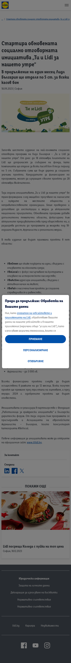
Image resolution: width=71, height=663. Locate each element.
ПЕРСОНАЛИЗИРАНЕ (35, 350)
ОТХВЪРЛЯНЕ (36, 361)
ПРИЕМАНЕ (35, 339)
